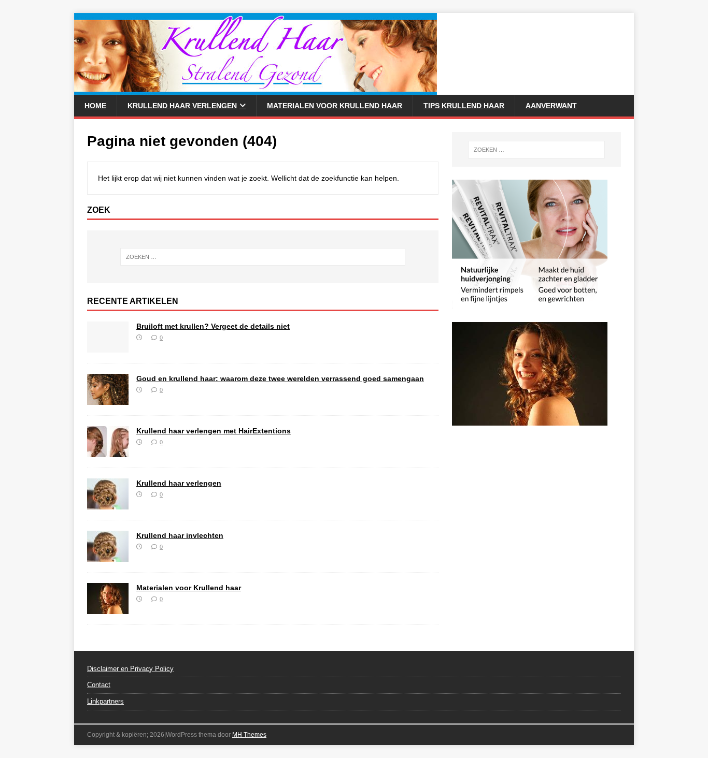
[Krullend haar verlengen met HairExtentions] (108, 451)
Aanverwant (551, 105)
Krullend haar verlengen (182, 105)
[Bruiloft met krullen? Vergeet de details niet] (108, 346)
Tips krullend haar (463, 105)
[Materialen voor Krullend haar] (108, 608)
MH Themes (249, 734)
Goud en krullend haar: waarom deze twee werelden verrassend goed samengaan (280, 378)
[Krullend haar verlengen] (108, 503)
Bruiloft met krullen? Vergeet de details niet (213, 326)
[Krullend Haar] (255, 89)
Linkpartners (105, 701)
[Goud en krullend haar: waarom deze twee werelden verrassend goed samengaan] (108, 399)
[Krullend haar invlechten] (108, 555)
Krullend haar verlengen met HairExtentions (213, 431)
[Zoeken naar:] (263, 257)
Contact (98, 685)
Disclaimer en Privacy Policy (130, 669)
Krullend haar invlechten (179, 535)
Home (95, 105)
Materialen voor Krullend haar (334, 105)
